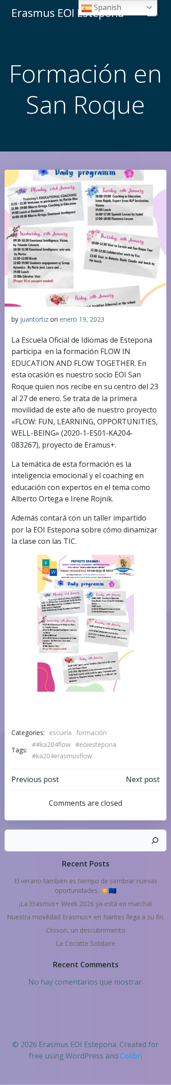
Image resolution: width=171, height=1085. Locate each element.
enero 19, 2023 (82, 319)
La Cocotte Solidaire (85, 943)
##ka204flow (51, 744)
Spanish (106, 7)
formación (91, 732)
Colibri (131, 1056)
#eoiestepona (95, 744)
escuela (60, 732)
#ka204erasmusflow (62, 755)
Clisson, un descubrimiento (85, 930)
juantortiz (34, 319)
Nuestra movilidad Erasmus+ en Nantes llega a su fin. (86, 917)
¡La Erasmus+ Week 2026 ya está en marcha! (85, 903)
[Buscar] (155, 840)
